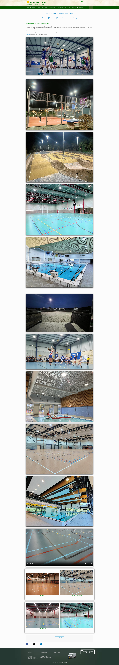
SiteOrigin (65, 662)
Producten (46, 7)
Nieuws (68, 7)
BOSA (28, 34)
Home (28, 7)
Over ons (74, 7)
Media (39, 7)
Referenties (60, 7)
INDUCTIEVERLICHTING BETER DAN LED (59, 13)
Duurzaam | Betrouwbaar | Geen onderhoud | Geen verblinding (59, 18)
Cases (33, 7)
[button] (91, 7)
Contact (81, 7)
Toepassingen (52, 7)
